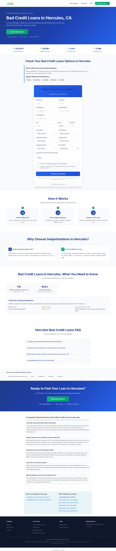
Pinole (29, 80)
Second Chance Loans (39, 524)
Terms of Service (52, 163)
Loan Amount (40, 130)
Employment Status (41, 145)
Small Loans (36, 527)
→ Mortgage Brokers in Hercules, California (38, 500)
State (60, 122)
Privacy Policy (62, 163)
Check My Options (102, 3)
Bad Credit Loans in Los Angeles (68, 500)
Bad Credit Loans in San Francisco (69, 502)
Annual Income (63, 137)
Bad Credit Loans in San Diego (68, 505)
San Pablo (45, 80)
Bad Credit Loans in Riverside (67, 508)
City (37, 122)
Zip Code (72, 122)
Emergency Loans (37, 530)
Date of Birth (62, 145)
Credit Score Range (41, 137)
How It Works (74, 3)
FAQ (91, 3)
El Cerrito (61, 80)
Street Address (40, 115)
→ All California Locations (67, 497)
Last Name (62, 100)
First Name (39, 100)
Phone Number (63, 107)
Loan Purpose (63, 130)
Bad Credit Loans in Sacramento (68, 511)
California (24, 13)
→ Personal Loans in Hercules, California (37, 497)
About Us (84, 3)
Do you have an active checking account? (47, 153)
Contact (8, 530)
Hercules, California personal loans (17, 376)
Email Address (40, 107)
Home (8, 13)
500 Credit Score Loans (39, 533)
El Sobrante (36, 80)
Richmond (53, 80)
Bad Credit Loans (15, 13)
